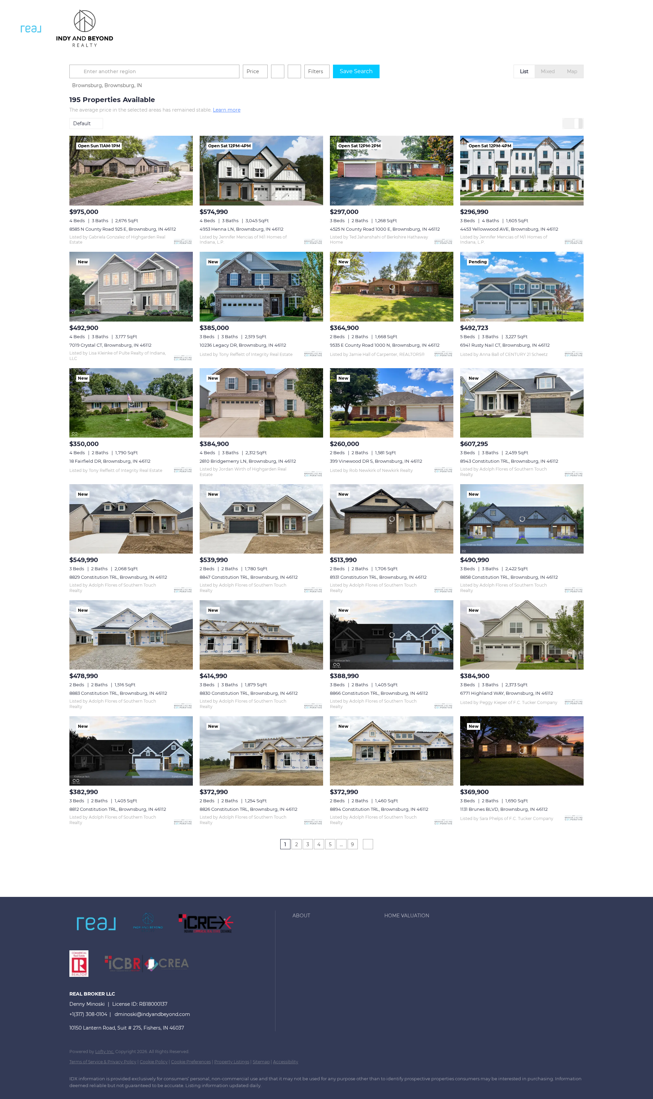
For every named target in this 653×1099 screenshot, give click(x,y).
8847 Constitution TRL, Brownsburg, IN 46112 (249, 577)
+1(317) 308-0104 (88, 1014)
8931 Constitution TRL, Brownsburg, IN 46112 (378, 577)
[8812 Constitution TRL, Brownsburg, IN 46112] (131, 751)
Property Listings (231, 1061)
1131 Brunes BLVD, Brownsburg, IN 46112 (504, 809)
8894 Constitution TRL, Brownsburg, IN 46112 (379, 809)
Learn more (226, 110)
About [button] (142, 28)
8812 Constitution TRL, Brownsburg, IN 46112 (117, 809)
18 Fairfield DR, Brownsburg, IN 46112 (109, 461)
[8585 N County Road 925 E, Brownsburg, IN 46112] (131, 170)
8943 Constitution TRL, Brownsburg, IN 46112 (509, 461)
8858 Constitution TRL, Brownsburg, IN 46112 (509, 577)
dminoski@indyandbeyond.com (152, 1014)
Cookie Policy (154, 1061)
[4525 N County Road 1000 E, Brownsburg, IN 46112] (391, 170)
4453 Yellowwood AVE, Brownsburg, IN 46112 (509, 229)
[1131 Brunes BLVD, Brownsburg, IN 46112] (522, 751)
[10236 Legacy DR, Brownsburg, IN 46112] (261, 286)
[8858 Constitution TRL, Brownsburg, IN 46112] (522, 519)
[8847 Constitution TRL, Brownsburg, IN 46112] (261, 519)
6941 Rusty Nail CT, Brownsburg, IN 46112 (505, 345)
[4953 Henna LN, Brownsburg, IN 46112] (261, 170)
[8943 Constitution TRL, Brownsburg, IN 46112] (522, 403)
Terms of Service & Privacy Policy (102, 1061)
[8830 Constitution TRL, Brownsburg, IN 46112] (261, 635)
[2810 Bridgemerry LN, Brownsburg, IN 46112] (261, 403)
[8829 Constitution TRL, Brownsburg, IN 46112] (131, 519)
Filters (315, 71)
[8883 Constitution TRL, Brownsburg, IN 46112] (131, 635)
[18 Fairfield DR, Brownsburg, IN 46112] (131, 403)
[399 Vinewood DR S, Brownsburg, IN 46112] (391, 403)
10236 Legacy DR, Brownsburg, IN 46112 (243, 345)
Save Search (356, 71)
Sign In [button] (633, 29)
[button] (30, 29)
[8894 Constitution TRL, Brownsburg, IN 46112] (391, 751)
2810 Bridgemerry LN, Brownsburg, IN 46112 (248, 461)
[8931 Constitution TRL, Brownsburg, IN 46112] (391, 519)
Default (82, 123)
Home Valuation (183, 28)
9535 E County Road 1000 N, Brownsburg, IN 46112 (384, 345)
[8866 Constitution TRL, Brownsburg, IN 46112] (391, 635)
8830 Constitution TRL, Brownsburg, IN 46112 (249, 693)
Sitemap (261, 1061)
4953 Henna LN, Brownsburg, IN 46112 (241, 229)
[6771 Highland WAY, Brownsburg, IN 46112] (522, 635)
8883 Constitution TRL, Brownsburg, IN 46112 (118, 693)
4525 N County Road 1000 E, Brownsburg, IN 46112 (385, 229)
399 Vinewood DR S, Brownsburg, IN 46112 (376, 461)
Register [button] (602, 29)
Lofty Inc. (104, 1051)
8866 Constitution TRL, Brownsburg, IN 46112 (379, 693)
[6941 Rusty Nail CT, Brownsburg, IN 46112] (522, 286)
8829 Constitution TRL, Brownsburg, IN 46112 (118, 577)
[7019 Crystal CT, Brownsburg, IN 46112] (131, 286)
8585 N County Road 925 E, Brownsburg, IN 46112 (122, 229)
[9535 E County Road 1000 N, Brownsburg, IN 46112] (391, 286)
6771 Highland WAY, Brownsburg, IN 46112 (506, 693)
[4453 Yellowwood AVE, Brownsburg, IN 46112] (522, 170)
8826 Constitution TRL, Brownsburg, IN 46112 (248, 809)
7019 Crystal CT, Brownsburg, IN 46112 (110, 345)
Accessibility (285, 1061)
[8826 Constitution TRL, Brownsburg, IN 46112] (261, 751)
